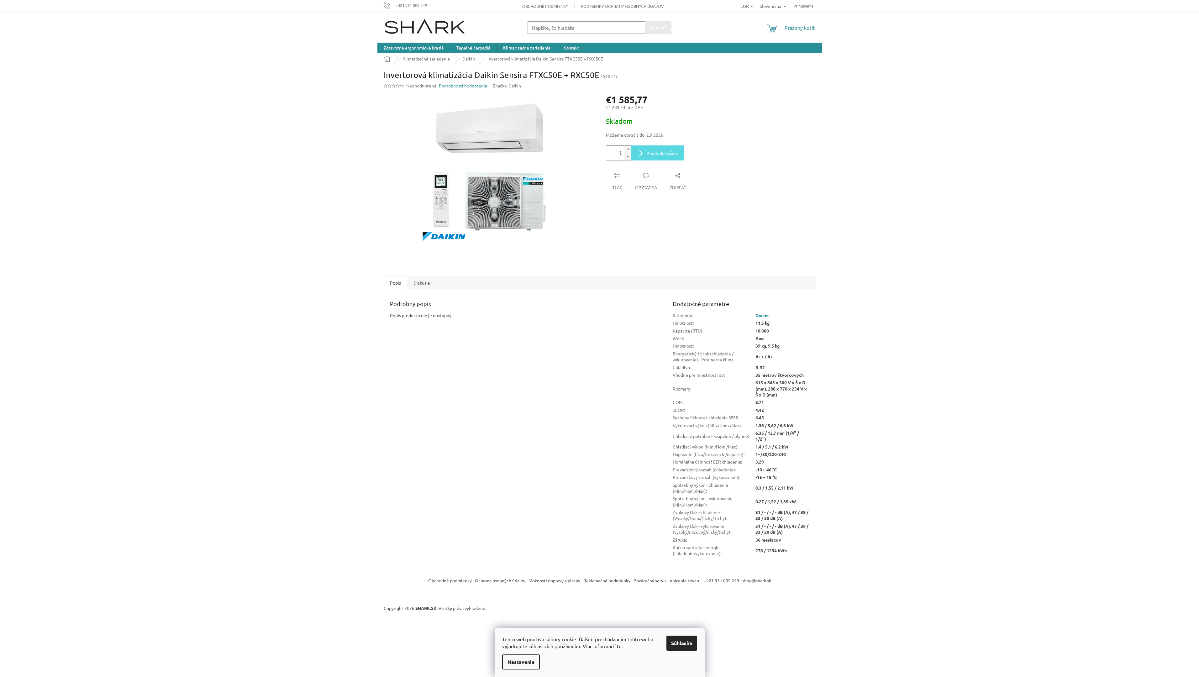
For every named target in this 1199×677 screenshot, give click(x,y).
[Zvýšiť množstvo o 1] (628, 149)
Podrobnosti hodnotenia (463, 85)
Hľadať (658, 27)
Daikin (762, 315)
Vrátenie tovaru (685, 580)
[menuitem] (413, 48)
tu (619, 646)
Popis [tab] (395, 283)
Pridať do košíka (662, 153)
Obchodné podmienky (545, 6)
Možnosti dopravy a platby (554, 580)
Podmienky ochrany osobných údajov (622, 6)
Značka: (507, 85)
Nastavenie (520, 662)
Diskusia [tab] (421, 283)
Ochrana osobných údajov (500, 580)
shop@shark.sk (756, 580)
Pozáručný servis (650, 580)
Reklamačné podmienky (606, 580)
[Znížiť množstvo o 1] (628, 156)
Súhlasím (681, 643)
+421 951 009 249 (721, 580)
